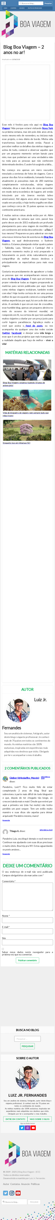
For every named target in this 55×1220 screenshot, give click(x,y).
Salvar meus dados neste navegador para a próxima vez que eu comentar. (27, 953)
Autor (6, 1184)
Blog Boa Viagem (20, 278)
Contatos (13, 8)
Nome (6, 916)
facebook (16, 332)
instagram (27, 1127)
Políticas (35, 1184)
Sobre (5, 8)
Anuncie (22, 8)
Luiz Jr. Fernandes (37, 1178)
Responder (6, 820)
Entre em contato (15, 1119)
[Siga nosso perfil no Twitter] (5, 1194)
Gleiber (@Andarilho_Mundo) (24, 777)
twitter (6, 332)
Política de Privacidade (35, 8)
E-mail (6, 927)
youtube (33, 1127)
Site (4, 938)
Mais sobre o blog (39, 1119)
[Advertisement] (27, 92)
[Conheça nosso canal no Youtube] (18, 1194)
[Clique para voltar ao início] (27, 24)
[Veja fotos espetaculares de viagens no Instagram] (11, 1194)
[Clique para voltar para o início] (28, 1166)
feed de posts (33, 325)
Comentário (8, 881)
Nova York (47, 128)
